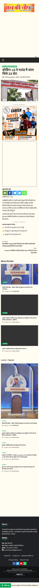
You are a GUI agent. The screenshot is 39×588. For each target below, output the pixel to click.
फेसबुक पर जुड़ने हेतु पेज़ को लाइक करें (16, 231)
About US (7, 555)
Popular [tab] (11, 360)
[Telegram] (14, 193)
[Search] (36, 57)
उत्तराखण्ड (5, 66)
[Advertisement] (19, 34)
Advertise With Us (27, 555)
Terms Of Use (24, 560)
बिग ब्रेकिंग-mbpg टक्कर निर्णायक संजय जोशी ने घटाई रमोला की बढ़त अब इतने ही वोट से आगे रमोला (18, 243)
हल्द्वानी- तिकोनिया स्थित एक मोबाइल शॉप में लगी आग (14, 348)
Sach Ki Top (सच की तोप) (21, 569)
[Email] (5, 193)
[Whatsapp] (24, 193)
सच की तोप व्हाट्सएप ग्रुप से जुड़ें (14, 227)
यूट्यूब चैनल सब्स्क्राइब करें (13, 234)
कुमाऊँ (10, 66)
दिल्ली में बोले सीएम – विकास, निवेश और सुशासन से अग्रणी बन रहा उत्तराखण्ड (19, 423)
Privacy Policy (13, 560)
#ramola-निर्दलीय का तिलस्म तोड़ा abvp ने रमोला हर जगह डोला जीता (20, 250)
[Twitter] (19, 193)
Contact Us (16, 555)
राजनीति (14, 66)
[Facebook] (9, 193)
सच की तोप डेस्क (25, 77)
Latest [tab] (4, 360)
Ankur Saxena (16, 322)
